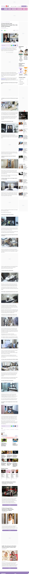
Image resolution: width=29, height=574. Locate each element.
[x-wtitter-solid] (15, 45)
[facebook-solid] (13, 45)
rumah (2, 48)
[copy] (17, 45)
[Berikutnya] (18, 468)
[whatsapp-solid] (11, 45)
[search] (20, 6)
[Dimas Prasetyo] (2, 434)
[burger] (27, 6)
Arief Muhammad (3, 47)
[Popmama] (5, 6)
